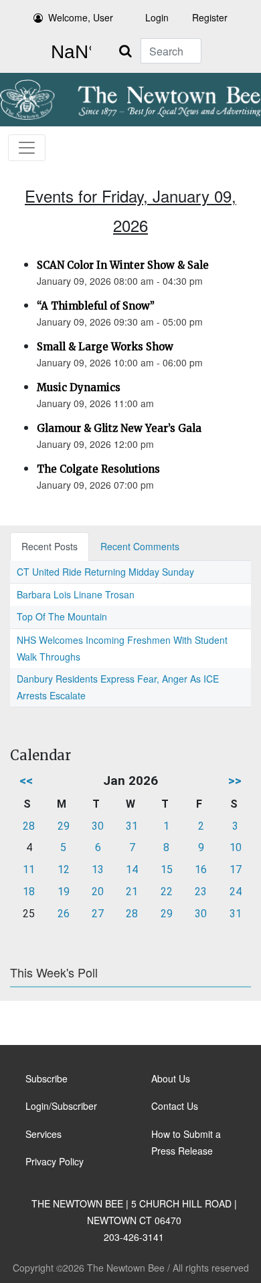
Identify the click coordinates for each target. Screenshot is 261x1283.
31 (132, 826)
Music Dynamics (78, 387)
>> (235, 780)
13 (98, 869)
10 (236, 847)
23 (201, 891)
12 (64, 869)
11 (29, 869)
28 (29, 826)
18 (29, 891)
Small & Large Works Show (105, 346)
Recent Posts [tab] (49, 546)
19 (64, 891)
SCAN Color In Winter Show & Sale (123, 265)
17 (236, 869)
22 (167, 891)
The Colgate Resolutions (98, 469)
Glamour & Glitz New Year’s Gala (119, 428)
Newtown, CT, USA (68, 52)
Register (210, 17)
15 (167, 869)
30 (98, 826)
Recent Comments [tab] (139, 546)
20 (98, 891)
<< (26, 780)
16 (201, 869)
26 (64, 913)
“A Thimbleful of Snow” (96, 306)
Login (157, 17)
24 (236, 891)
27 (98, 913)
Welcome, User (80, 17)
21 (132, 891)
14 (132, 869)
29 (64, 826)
